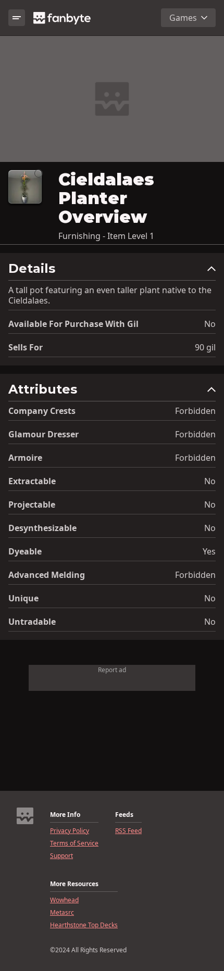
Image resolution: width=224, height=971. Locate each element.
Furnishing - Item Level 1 (106, 236)
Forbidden (195, 411)
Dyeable (25, 551)
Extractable (32, 481)
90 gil (205, 347)
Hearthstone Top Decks (84, 925)
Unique (23, 598)
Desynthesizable (42, 528)
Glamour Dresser (43, 434)
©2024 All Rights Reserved (88, 950)
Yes (209, 551)
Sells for (25, 347)
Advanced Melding (46, 575)
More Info (65, 815)
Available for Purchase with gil (73, 324)
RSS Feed (128, 831)
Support (61, 856)
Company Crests (42, 411)
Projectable (31, 504)
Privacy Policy (69, 831)
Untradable (32, 621)
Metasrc (62, 913)
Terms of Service (74, 843)
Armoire (25, 457)
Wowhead (64, 900)
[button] (112, 271)
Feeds (124, 815)
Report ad (112, 669)
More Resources (74, 884)
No (210, 324)
